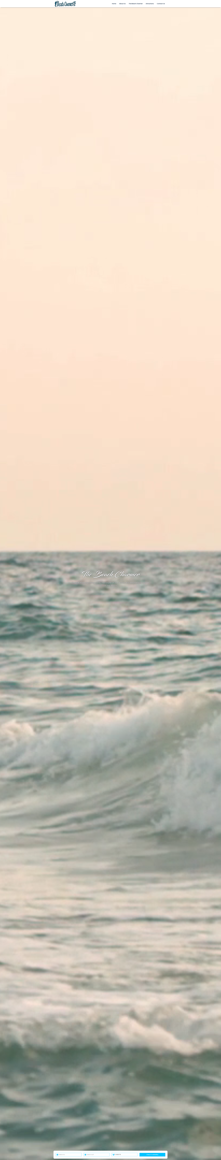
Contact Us (161, 4)
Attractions (150, 4)
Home (114, 4)
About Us (122, 4)
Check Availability (152, 1155)
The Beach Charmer (136, 4)
